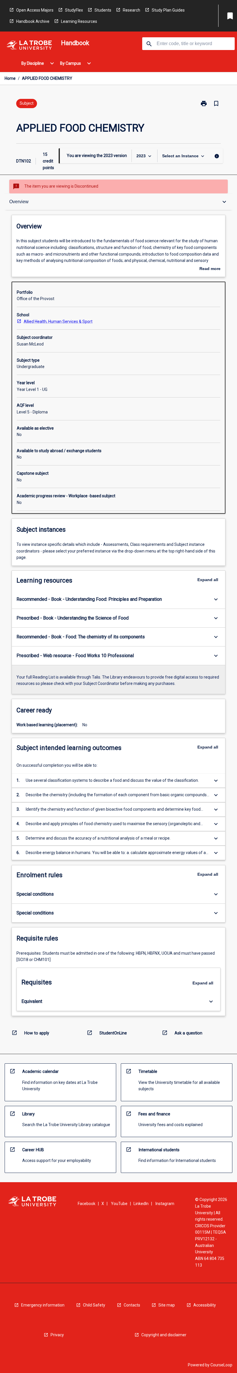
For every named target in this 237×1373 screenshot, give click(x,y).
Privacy (57, 1335)
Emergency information (42, 1305)
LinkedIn (141, 1203)
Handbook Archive (32, 21)
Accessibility (204, 1305)
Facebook (86, 1203)
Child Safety (94, 1305)
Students (103, 10)
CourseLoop (221, 1365)
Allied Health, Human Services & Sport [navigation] (58, 321)
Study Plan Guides (168, 10)
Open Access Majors (34, 10)
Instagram (164, 1203)
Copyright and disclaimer (163, 1335)
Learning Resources (79, 21)
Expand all (207, 579)
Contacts (132, 1305)
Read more (210, 269)
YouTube (119, 1203)
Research (131, 10)
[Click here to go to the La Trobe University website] (29, 46)
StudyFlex (74, 10)
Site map (166, 1305)
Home (10, 78)
